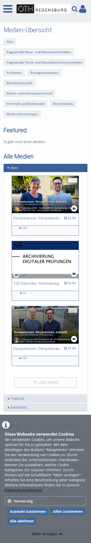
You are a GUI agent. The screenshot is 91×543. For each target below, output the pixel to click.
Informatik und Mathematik (26, 104)
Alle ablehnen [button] (22, 521)
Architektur (14, 73)
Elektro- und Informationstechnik (29, 93)
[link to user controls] (83, 9)
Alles (10, 42)
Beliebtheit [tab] (18, 407)
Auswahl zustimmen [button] (28, 511)
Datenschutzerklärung (23, 490)
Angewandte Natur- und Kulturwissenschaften (39, 52)
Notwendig (23, 501)
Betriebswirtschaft (19, 83)
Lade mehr (47, 382)
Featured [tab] (17, 399)
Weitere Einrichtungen (22, 114)
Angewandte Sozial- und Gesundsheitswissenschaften (44, 62)
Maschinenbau (63, 104)
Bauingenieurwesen (44, 73)
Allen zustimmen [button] (68, 511)
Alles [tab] (14, 168)
